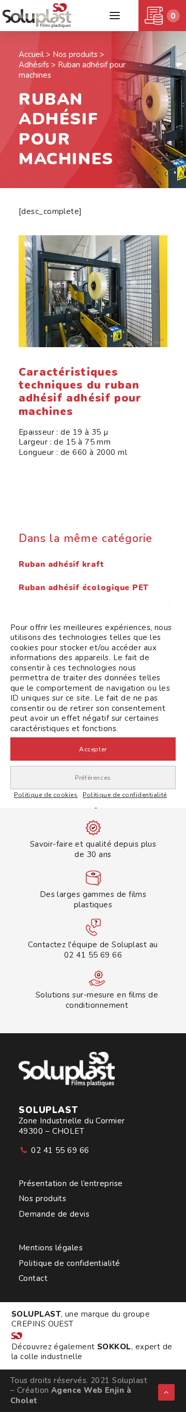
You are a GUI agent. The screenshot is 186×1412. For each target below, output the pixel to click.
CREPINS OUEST (42, 1324)
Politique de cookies (46, 795)
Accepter (93, 749)
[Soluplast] (38, 15)
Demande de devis (54, 1214)
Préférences (93, 778)
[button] (114, 15)
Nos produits (42, 1199)
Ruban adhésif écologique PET (84, 587)
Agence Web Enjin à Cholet (70, 1395)
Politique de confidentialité (125, 795)
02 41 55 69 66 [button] (60, 1150)
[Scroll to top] (166, 1392)
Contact (33, 1278)
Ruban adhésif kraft (61, 564)
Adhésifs (34, 65)
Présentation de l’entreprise (71, 1184)
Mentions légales (51, 1248)
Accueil (31, 54)
